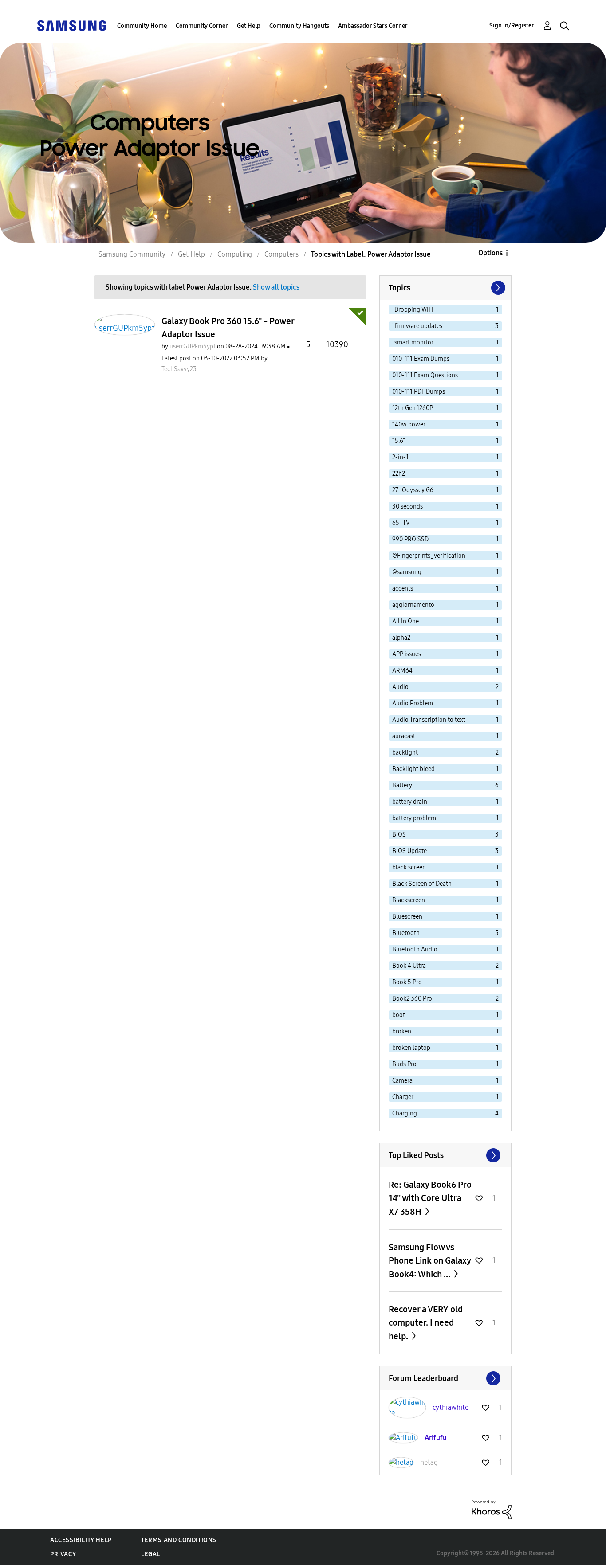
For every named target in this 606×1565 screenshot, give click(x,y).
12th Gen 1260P (412, 408)
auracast (403, 736)
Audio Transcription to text (428, 720)
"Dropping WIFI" (414, 309)
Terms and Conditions (178, 1540)
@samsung (406, 572)
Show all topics (276, 287)
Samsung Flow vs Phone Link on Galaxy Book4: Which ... (430, 1260)
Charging (404, 1113)
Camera (402, 1080)
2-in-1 (400, 457)
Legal (150, 1554)
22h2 (398, 473)
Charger (402, 1097)
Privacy (63, 1554)
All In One (405, 621)
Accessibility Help (81, 1540)
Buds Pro (404, 1064)
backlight (405, 752)
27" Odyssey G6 (412, 490)
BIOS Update (409, 851)
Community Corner (202, 26)
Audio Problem (412, 703)
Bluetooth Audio (414, 949)
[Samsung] (71, 25)
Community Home (142, 26)
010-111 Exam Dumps (420, 359)
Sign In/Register (511, 25)
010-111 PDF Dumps (418, 391)
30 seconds (407, 506)
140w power (408, 424)
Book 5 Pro (407, 982)
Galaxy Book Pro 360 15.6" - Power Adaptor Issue (227, 328)
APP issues (406, 654)
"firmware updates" (418, 326)
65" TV (401, 523)
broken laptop (411, 1048)
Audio (400, 687)
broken (401, 1031)
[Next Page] (497, 288)
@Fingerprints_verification (428, 555)
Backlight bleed (413, 769)
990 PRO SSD (410, 539)
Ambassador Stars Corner (373, 26)
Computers (281, 254)
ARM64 (402, 670)
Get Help (248, 26)
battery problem (414, 818)
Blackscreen (408, 900)
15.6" (398, 441)
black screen (409, 867)
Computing (234, 254)
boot (398, 1015)
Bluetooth (406, 933)
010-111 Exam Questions (425, 375)
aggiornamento (413, 605)
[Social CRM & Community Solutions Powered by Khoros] (492, 1509)
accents (402, 588)
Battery (402, 785)
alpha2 (401, 638)
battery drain (409, 802)
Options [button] (490, 253)
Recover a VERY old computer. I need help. (426, 1323)
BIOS (399, 834)
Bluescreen (407, 916)
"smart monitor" (414, 342)
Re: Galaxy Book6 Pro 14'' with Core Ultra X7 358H (430, 1198)
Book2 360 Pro (412, 998)
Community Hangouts (299, 26)
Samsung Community (131, 254)
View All (445, 1155)
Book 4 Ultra (409, 966)
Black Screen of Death (422, 884)
